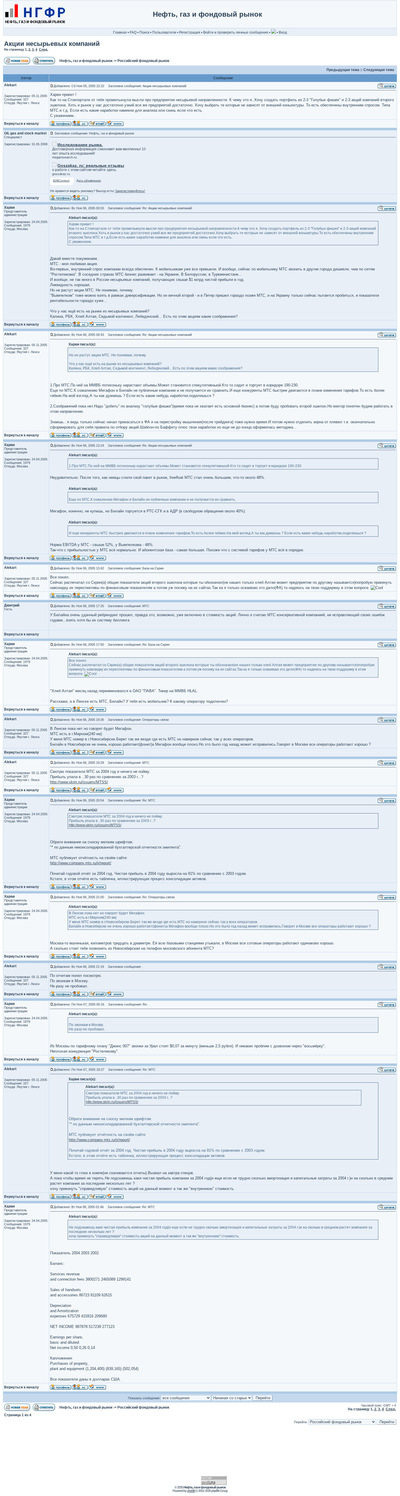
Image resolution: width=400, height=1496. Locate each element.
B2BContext (61, 180)
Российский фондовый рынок (143, 61)
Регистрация (189, 32)
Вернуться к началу (21, 124)
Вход (283, 32)
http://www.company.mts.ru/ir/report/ (80, 863)
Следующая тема (378, 70)
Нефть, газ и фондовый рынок (85, 61)
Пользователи (164, 32)
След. (43, 49)
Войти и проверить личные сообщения (235, 32)
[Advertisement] (371, 14)
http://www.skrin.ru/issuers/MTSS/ (79, 782)
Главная (120, 32)
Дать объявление (88, 180)
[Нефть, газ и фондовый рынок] (35, 27)
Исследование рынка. (80, 144)
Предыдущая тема (343, 70)
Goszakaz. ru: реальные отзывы (90, 165)
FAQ (133, 32)
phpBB (191, 1490)
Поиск (144, 32)
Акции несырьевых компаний (52, 43)
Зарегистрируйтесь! (130, 191)
